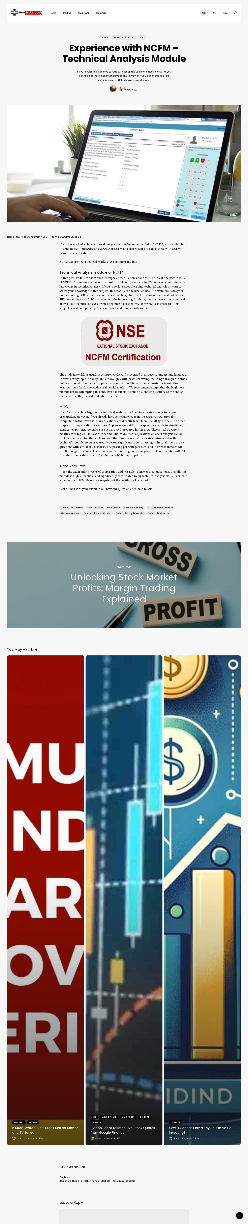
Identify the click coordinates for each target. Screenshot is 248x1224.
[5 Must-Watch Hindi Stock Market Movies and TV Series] (45, 900)
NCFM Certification (124, 37)
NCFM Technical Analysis (160, 507)
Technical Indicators (158, 513)
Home (10, 237)
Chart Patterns (95, 507)
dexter (122, 87)
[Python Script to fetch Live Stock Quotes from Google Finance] (124, 900)
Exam (105, 37)
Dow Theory (113, 507)
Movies (33, 1122)
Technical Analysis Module (129, 513)
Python (97, 1122)
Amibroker (128, 1117)
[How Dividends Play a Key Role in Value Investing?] (202, 900)
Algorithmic (109, 1117)
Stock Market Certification (97, 513)
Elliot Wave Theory (133, 507)
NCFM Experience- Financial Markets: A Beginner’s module (98, 262)
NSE (142, 37)
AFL (94, 1117)
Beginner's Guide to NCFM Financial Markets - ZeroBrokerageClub (97, 1181)
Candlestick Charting (72, 507)
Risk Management (70, 513)
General (19, 1122)
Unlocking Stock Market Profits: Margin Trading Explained (124, 585)
